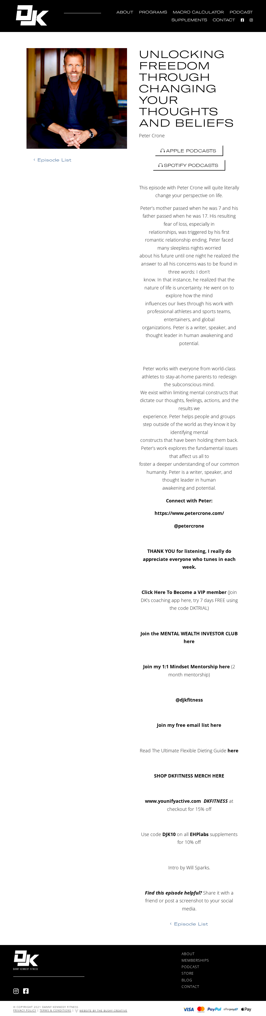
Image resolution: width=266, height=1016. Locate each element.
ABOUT (124, 12)
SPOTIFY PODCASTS (191, 165)
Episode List (54, 159)
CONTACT (224, 20)
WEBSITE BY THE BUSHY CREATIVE (103, 1010)
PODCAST (241, 12)
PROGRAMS (153, 12)
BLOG (187, 980)
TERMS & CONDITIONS (55, 1010)
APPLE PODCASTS (191, 150)
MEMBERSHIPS (195, 960)
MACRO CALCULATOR (198, 12)
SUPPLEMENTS (189, 20)
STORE (188, 973)
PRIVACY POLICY (24, 1010)
